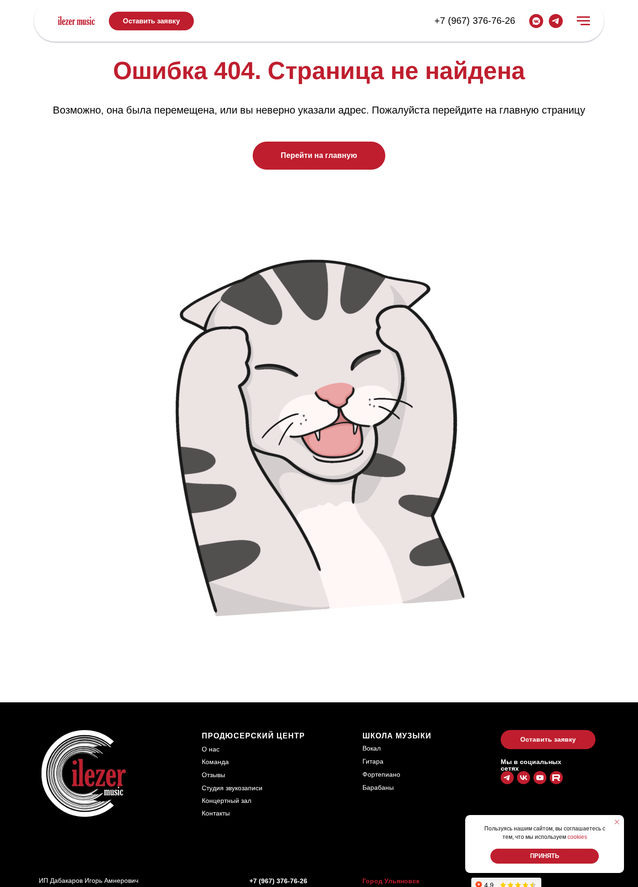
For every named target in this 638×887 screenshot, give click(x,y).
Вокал (371, 748)
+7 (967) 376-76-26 (474, 20)
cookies (577, 837)
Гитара (372, 761)
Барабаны (378, 787)
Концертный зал (226, 800)
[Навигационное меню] (583, 21)
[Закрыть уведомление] (617, 822)
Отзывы (213, 775)
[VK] (536, 21)
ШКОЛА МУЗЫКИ (397, 736)
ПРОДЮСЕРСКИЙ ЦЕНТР (253, 736)
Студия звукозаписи (232, 788)
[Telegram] (556, 21)
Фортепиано (381, 774)
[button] (151, 21)
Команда (215, 761)
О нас (211, 749)
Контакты (216, 813)
